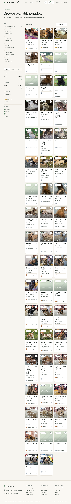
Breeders (32, 2)
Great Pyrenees (13, 57)
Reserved (7, 113)
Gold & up (9, 99)
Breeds (25, 2)
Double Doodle (13, 40)
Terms (53, 501)
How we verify (44, 488)
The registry (58, 490)
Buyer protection (63, 501)
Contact (57, 494)
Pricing (57, 492)
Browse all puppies (30, 488)
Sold (6, 116)
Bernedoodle (13, 36)
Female (12, 69)
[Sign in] (52, 2)
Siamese (13, 59)
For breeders (64, 2)
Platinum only (10, 101)
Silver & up (9, 97)
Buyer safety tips (44, 492)
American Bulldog (13, 52)
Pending (7, 111)
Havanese (13, 45)
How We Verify (38, 2)
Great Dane (13, 38)
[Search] (45, 2)
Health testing (44, 490)
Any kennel (8, 94)
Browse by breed (30, 490)
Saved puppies (29, 494)
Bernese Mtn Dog (13, 50)
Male (19, 69)
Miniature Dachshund (13, 26)
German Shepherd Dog (13, 54)
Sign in (57, 2)
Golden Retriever (13, 43)
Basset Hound (13, 33)
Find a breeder (29, 492)
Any (7, 69)
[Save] (36, 29)
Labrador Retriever (13, 47)
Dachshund (13, 28)
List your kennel (59, 488)
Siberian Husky (13, 61)
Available (7, 109)
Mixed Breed (13, 31)
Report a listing (44, 494)
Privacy (57, 501)
